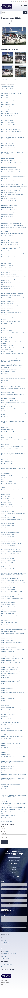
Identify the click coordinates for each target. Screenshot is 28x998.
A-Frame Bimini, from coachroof (7, 86)
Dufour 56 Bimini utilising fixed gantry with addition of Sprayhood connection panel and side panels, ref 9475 (12, 364)
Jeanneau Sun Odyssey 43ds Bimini (8, 562)
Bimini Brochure (5, 21)
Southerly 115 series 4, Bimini (7, 741)
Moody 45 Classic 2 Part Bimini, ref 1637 (9, 669)
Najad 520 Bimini (4, 700)
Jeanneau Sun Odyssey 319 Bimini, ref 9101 (9, 509)
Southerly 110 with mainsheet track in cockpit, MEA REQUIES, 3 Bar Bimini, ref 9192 (13, 733)
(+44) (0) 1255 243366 (15, 856)
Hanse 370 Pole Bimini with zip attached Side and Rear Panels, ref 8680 (13, 414)
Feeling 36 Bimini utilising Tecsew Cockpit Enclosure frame (13, 378)
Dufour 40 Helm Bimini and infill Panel (9, 326)
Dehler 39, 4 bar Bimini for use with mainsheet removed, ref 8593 (13, 283)
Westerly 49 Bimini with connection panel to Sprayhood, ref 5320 (13, 812)
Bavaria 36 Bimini (4, 97)
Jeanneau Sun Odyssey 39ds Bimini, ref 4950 (10, 532)
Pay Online (4, 939)
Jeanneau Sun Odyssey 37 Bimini (7, 527)
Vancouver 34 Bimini (5, 801)
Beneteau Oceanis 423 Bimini (7, 214)
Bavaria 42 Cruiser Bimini (6, 106)
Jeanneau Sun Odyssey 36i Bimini (7, 525)
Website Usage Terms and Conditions (9, 953)
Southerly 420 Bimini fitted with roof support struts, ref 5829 (13, 756)
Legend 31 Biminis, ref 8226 (7, 608)
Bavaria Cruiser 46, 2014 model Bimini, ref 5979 (10, 141)
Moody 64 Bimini (4, 690)
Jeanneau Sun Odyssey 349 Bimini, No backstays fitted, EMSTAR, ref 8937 (12, 520)
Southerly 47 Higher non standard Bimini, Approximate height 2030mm (13, 771)
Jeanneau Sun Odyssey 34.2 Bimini (8, 517)
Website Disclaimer (6, 955)
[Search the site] (25, 12)
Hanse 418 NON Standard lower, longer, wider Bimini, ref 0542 (13, 439)
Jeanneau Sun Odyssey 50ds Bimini (8, 604)
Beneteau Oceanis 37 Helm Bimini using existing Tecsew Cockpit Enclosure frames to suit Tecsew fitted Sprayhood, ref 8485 (14, 187)
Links (3, 937)
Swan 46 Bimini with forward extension (9, 788)
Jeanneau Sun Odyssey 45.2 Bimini (8, 587)
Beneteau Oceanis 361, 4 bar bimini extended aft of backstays (13, 176)
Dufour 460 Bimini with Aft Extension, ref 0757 (10, 358)
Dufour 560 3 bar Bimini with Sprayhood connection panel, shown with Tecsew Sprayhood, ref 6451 (12, 368)
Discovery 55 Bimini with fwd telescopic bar (10, 305)
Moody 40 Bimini (4, 644)
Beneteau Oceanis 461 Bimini (7, 235)
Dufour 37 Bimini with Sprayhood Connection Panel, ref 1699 (13, 317)
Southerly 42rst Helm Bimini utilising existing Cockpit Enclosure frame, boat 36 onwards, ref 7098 (14, 765)
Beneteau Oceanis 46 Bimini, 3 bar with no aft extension (12, 225)
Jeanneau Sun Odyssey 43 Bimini (7, 558)
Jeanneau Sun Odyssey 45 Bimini (7, 585)
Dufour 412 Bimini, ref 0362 (7, 337)
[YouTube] (13, 969)
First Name (3, 826)
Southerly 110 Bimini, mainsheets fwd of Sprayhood (11, 730)
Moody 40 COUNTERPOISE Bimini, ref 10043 (10, 647)
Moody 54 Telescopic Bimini (7, 688)
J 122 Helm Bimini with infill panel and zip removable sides (13, 506)
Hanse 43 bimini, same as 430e (7, 442)
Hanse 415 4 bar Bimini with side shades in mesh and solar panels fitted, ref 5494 (14, 434)
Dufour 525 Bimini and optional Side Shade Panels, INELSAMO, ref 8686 (11, 361)
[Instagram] (8, 969)
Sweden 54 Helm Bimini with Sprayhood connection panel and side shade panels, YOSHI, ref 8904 (13, 796)
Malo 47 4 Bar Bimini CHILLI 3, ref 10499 (9, 622)
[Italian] (19, 1)
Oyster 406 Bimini (4, 716)
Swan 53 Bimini (4, 790)
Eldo (6, 984)
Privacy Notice (5, 956)
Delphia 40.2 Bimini (5, 291)
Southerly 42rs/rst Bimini (6, 759)
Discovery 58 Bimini (5, 310)
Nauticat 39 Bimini (5, 703)
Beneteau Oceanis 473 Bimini (7, 238)
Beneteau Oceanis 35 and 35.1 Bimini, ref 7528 (10, 171)
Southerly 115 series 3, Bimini (7, 738)
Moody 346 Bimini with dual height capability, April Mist (12, 633)
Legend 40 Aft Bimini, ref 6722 (7, 613)
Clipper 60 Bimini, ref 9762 (6, 272)
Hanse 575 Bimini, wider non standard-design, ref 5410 (12, 489)
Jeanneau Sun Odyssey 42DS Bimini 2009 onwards (11, 551)
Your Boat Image (5, 908)
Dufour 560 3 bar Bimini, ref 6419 (8, 371)
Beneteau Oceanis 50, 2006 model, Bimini (9, 242)
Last (2, 891)
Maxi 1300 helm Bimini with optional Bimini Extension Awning (13, 629)
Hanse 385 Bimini (4, 416)
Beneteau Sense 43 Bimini (6, 263)
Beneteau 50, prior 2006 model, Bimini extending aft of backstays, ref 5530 (12, 153)
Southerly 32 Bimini (5, 745)
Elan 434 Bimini (4, 375)
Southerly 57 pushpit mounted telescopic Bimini (10, 784)
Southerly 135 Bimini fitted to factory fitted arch (10, 743)
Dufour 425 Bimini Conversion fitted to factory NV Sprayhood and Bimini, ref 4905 (13, 342)
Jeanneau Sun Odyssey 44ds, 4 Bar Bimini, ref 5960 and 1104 (13, 582)
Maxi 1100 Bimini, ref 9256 (6, 624)
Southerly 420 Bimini (5, 754)
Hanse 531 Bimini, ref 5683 (6, 481)
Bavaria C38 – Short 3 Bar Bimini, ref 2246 (9, 113)
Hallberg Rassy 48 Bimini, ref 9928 (8, 398)
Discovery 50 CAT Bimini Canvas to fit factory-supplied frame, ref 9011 (13, 298)
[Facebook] (2, 969)
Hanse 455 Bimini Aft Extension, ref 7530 (9, 448)
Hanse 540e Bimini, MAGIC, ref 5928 (8, 483)
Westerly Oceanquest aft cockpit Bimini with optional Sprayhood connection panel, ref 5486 (13, 820)
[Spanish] (26, 1)
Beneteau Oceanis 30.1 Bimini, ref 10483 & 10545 (11, 162)
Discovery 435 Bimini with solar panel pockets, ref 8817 (12, 293)
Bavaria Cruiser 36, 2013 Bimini (7, 127)
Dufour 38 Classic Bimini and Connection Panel (10, 321)
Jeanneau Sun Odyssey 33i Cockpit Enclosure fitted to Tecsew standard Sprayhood (13, 514)
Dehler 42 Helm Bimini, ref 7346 (7, 286)
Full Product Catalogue (14, 876)
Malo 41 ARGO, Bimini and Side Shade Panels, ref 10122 (12, 617)
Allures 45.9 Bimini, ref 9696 (7, 88)
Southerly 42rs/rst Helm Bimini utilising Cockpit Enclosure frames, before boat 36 (12, 762)
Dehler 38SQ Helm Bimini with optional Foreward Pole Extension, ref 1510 (12, 280)
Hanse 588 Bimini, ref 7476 (6, 494)
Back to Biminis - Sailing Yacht (9, 79)
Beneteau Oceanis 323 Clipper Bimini (8, 167)
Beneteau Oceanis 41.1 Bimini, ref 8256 (9, 209)
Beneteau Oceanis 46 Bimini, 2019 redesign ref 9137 (11, 223)
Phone (3, 898)
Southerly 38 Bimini (5, 752)
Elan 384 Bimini (4, 373)
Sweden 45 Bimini (4, 793)
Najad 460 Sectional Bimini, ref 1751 (8, 698)
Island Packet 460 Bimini (6, 502)
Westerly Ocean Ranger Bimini (7, 817)
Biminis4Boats (5, 945)
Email (3, 893)
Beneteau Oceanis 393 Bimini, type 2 (8, 200)
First (2, 886)
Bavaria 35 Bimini (4, 95)
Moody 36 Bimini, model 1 (6, 635)
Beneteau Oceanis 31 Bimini (6, 164)
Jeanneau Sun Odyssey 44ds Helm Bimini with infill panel (12, 580)
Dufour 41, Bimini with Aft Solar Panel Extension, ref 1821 (13, 332)
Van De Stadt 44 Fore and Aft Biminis (8, 799)
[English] (11, 1)
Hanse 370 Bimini (4, 410)
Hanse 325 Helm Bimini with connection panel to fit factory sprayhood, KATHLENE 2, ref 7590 (13, 403)
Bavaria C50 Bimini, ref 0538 (7, 120)
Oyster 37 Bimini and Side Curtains (8, 714)
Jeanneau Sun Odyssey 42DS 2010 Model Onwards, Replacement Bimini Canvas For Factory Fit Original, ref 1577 (13, 548)
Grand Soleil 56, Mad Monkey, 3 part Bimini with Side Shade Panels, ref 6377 (13, 389)
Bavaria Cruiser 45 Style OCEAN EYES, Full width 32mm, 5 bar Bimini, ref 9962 (13, 138)
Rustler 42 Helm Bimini (6, 718)
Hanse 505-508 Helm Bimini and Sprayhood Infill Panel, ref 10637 (13, 469)
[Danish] (13, 1)
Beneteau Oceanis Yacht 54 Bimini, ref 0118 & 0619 (11, 261)
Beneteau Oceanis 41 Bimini (7, 207)
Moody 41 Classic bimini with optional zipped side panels (12, 649)
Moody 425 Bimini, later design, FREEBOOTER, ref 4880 (12, 658)
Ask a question (5, 915)
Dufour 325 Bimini (5, 314)
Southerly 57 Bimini (5, 781)
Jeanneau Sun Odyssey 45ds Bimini (8, 589)
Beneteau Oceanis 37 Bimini (6, 178)
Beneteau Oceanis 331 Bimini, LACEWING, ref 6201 (11, 169)
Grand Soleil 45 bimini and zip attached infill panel (11, 386)
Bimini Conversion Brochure (18, 21)
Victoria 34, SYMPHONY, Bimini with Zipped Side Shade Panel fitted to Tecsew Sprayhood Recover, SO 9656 (13, 804)
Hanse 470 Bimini (4, 459)
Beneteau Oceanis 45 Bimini (6, 220)
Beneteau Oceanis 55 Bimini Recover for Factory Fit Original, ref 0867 (13, 253)
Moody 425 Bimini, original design (8, 660)
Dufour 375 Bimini (5, 319)
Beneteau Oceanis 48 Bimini (6, 240)
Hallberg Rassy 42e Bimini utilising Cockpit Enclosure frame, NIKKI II (13, 395)
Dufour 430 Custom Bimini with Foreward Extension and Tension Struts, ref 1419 (12, 348)
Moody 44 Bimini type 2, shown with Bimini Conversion (12, 662)
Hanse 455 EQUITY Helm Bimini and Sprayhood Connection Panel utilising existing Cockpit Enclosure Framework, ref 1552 (13, 454)
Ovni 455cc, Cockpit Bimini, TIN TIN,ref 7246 (10, 712)
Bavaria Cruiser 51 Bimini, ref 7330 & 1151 (9, 143)
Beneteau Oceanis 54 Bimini (6, 250)
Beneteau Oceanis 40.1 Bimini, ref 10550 (9, 205)
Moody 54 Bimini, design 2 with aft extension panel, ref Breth (13, 685)
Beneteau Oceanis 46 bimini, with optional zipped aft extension (13, 227)
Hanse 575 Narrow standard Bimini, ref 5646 (10, 492)
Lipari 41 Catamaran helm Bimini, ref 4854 (9, 615)
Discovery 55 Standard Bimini (7, 308)
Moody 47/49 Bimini (5, 677)
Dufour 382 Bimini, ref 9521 (7, 323)
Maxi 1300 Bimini (4, 626)
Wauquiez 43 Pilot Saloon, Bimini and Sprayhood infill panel (13, 807)
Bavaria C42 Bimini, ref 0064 (7, 118)
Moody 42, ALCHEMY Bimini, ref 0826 (9, 656)
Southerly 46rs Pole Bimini (6, 768)
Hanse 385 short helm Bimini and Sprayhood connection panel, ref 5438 (13, 422)
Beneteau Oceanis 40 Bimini (6, 202)
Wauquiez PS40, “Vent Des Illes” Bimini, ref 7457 (11, 809)
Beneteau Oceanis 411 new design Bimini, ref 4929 (11, 211)
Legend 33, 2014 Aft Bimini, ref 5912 (8, 611)
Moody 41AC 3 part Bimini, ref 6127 (8, 651)
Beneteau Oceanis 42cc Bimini (7, 216)
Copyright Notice (5, 951)
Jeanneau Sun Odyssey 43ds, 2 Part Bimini (9, 568)
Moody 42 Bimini (4, 653)
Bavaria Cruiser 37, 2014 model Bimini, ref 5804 (10, 129)
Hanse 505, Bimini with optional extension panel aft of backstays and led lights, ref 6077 (13, 472)
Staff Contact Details (6, 944)
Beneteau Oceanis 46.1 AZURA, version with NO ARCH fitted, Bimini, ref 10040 (13, 230)
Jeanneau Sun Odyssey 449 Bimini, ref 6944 (9, 578)
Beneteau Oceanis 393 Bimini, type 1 (8, 198)
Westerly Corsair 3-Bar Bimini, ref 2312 (9, 815)
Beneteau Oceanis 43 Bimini (6, 218)
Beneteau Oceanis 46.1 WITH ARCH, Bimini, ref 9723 (12, 233)
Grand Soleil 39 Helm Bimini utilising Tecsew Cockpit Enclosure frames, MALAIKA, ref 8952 (14, 383)
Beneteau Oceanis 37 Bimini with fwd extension (10, 180)
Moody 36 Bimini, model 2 (6, 638)
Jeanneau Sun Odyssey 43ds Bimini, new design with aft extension (12, 565)
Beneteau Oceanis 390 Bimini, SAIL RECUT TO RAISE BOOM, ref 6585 (12, 195)
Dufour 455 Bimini (5, 355)
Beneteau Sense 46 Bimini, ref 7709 (8, 265)
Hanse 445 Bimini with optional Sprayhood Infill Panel (12, 446)
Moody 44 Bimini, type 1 (6, 665)
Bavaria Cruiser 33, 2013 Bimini (7, 122)
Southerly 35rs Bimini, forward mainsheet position (11, 747)
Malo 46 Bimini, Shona (5, 620)
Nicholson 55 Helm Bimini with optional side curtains (11, 709)
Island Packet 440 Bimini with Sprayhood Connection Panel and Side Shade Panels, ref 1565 (13, 499)
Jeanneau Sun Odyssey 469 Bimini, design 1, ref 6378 (11, 591)
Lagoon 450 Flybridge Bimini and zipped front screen (11, 606)
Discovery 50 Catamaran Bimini (7, 301)
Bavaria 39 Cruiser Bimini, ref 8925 (8, 104)
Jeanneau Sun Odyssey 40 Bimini (7, 536)
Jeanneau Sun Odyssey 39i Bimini (7, 534)
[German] (17, 1)
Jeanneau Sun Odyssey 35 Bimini (7, 523)
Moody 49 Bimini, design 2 (6, 683)
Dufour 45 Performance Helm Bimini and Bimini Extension (12, 353)
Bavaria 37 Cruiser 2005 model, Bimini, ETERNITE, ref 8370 (13, 100)
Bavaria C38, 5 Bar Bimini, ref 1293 (8, 115)
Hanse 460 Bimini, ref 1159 (6, 457)
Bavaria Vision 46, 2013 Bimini (7, 150)
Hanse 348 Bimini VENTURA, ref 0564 (9, 408)
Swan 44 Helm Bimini (5, 786)
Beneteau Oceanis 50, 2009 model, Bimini (9, 244)
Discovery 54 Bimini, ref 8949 (7, 303)
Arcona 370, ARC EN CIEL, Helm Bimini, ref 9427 (11, 93)
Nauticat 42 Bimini (5, 705)
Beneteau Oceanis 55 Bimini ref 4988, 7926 (9, 256)
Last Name (3, 831)
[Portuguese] (21, 1)
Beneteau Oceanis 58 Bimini (6, 258)
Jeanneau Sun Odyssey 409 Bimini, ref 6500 (9, 541)
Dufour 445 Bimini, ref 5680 (7, 351)
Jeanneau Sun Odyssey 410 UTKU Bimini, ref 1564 (11, 543)
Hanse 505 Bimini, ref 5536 (6, 466)
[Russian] (23, 1)
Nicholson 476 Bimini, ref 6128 (7, 707)
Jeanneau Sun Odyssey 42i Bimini (7, 556)
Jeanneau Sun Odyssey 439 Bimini (8, 560)
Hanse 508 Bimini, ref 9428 (6, 475)
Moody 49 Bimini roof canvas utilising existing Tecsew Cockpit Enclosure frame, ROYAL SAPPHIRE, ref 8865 (13, 680)
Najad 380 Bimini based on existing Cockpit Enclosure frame (13, 692)
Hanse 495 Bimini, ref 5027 (6, 463)
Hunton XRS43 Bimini (5, 496)
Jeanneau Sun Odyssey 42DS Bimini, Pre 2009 (10, 553)
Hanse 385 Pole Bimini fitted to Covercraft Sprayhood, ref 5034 (13, 419)
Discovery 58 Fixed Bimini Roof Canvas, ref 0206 (11, 312)
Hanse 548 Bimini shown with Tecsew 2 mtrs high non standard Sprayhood (13, 486)
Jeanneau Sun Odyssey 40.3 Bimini (8, 538)
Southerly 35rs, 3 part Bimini (7, 750)
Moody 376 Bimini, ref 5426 (7, 640)
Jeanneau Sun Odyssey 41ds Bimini (8, 545)
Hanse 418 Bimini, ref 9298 (6, 437)
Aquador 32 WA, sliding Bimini (7, 91)
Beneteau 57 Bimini (5, 156)
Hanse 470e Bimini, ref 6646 (7, 461)
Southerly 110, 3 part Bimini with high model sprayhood (12, 736)
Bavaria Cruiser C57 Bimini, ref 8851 (8, 145)
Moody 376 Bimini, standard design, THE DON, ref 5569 (12, 642)
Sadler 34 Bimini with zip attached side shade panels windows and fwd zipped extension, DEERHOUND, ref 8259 (13, 721)
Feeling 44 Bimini (4, 380)
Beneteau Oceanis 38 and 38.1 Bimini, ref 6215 (10, 190)
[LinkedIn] (5, 969)
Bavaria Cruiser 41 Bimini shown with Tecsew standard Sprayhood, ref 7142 (12, 132)
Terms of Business (5, 958)
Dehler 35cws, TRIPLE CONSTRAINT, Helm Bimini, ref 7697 (13, 276)
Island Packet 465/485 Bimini (7, 504)
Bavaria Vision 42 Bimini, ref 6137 (8, 147)
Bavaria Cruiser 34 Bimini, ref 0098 (8, 124)
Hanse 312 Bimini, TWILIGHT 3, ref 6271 (9, 400)
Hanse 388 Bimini (4, 425)
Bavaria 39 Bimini (4, 102)
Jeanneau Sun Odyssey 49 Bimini (7, 596)
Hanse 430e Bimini (5, 444)
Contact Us (4, 940)
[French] (15, 1)
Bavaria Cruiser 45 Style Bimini (7, 135)
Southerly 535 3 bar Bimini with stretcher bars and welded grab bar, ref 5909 (13, 775)
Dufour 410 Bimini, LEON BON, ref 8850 (9, 335)
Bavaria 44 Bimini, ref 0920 (6, 109)
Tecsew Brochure (5, 23)
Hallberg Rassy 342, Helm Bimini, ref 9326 (9, 392)
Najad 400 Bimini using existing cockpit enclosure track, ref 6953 (13, 695)
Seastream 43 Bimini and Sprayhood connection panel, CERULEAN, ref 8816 (11, 727)
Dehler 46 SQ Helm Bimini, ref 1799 (8, 288)
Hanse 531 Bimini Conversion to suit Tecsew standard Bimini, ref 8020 (14, 478)
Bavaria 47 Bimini (4, 111)
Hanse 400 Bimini (4, 427)
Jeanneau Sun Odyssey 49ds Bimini (8, 602)
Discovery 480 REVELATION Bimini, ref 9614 (10, 295)
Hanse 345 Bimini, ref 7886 (6, 406)
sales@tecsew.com (15, 860)
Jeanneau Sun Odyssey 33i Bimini (7, 511)
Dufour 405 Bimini (5, 328)
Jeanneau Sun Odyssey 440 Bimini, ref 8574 (9, 570)
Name (3, 881)
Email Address (4, 835)
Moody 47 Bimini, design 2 (6, 675)
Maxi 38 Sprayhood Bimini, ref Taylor (8, 631)
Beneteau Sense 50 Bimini (6, 267)
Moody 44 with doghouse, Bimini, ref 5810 (9, 667)
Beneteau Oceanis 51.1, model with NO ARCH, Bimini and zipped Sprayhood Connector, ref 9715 (12, 248)
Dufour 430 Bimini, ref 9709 (7, 345)
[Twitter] (10, 969)
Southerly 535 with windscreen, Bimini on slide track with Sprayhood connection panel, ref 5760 (12, 779)
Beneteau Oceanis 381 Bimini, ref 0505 (9, 192)
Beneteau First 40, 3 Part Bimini (7, 158)
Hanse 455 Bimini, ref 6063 (6, 451)
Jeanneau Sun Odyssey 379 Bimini (8, 529)
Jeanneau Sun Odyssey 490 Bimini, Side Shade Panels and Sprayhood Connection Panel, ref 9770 (12, 599)
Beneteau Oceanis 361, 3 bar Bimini (8, 173)
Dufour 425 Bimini (5, 339)
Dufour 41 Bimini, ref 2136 (6, 330)
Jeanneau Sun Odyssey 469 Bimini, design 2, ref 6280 (11, 594)
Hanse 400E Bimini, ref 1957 (7, 429)
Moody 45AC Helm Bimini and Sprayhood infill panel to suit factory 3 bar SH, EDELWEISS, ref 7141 (13, 672)
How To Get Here (5, 942)
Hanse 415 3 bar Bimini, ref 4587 (7, 431)
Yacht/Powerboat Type (6, 903)
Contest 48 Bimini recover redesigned (8, 274)
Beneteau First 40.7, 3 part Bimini (8, 160)
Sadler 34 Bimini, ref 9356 (6, 724)
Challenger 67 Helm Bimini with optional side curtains (11, 270)
